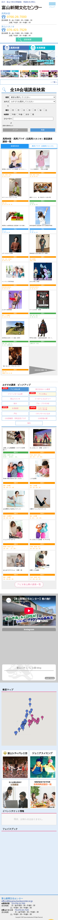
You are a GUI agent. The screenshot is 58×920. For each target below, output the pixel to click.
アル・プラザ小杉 (42, 403)
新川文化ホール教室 (42, 389)
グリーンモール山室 (15, 394)
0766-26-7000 (17, 16)
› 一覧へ (54, 82)
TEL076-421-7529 (22, 910)
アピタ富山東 (11, 388)
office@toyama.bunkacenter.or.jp (17, 901)
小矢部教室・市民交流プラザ (15, 418)
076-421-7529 (17, 29)
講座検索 (27, 39)
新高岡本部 (15, 146)
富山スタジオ (15, 399)
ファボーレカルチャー (43, 399)
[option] (29, 57)
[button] (37, 722)
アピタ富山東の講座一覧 (29, 584)
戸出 (15, 413)
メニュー (52, 7)
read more (49, 678)
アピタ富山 (38, 393)
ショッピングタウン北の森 (38, 408)
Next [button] (56, 57)
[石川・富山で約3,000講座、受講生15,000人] (23, 10)
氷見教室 (10, 407)
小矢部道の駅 (43, 418)
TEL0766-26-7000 (18, 903)
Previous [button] (1, 57)
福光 (29, 423)
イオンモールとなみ (42, 413)
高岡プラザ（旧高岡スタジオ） (43, 146)
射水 (15, 403)
